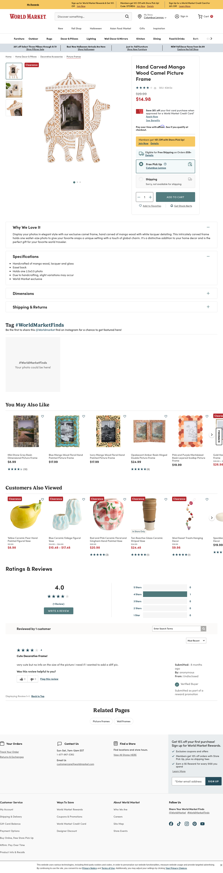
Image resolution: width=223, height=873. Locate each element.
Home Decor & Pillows (26, 56)
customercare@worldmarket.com (75, 764)
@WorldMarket (177, 812)
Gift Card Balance (10, 823)
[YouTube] (202, 823)
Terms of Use (108, 868)
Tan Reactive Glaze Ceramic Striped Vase (147, 539)
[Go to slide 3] (80, 182)
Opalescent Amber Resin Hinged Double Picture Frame (149, 456)
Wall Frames (123, 721)
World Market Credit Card (71, 823)
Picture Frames (74, 56)
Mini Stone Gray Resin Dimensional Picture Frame (22, 456)
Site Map (119, 823)
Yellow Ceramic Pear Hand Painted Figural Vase (23, 539)
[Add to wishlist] (42, 416)
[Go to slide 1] (74, 182)
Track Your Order (9, 751)
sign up (213, 781)
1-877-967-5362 (65, 754)
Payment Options (10, 831)
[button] (19, 39)
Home (8, 56)
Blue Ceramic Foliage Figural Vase (65, 539)
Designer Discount (67, 831)
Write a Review (58, 610)
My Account (6, 809)
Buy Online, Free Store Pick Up (17, 837)
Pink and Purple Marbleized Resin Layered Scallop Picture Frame (188, 457)
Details (150, 6)
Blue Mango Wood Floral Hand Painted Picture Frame (66, 456)
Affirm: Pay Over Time (12, 845)
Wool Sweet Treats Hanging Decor (187, 539)
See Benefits (153, 120)
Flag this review (49, 679)
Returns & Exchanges (12, 757)
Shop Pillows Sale (35, 49)
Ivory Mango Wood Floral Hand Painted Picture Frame (107, 456)
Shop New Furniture (137, 49)
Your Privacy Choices (176, 868)
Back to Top (37, 696)
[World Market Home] (28, 16)
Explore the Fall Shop (187, 49)
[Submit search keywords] (127, 16)
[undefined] (200, 39)
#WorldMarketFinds (198, 812)
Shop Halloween (86, 49)
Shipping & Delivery (11, 816)
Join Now (81, 6)
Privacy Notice (89, 868)
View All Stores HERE (125, 754)
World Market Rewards (70, 809)
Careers (118, 816)
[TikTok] (179, 823)
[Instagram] (187, 823)
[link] (205, 16)
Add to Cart (175, 197)
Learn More (184, 6)
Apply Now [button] (152, 116)
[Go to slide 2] (77, 182)
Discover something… (71, 16)
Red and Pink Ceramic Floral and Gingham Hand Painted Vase (108, 539)
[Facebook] (171, 823)
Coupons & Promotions (69, 816)
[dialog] (111, 867)
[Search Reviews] (203, 628)
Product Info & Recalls (12, 852)
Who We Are (120, 809)
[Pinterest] (195, 823)
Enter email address (189, 781)
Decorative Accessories (51, 56)
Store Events (121, 831)
